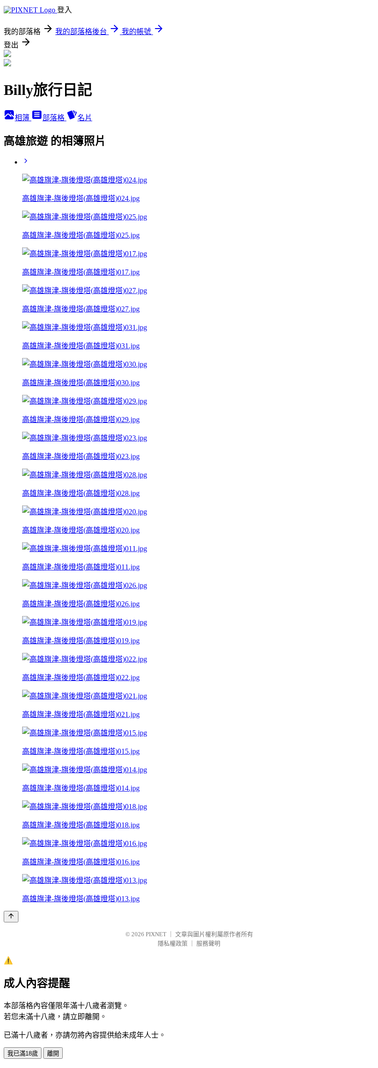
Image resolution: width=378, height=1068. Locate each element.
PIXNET (156, 934)
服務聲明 (208, 943)
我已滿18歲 (22, 1053)
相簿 (23, 118)
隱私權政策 (173, 943)
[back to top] (11, 916)
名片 (84, 118)
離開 (53, 1053)
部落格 (54, 118)
